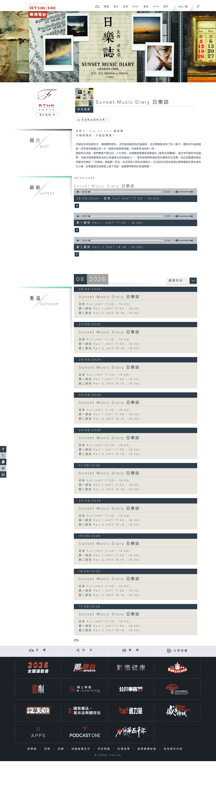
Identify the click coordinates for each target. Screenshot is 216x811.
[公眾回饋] (169, 650)
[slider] (186, 192)
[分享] (78, 650)
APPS (155, 8)
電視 (105, 8)
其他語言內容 (174, 749)
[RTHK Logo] (40, 9)
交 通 (41, 650)
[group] (176, 192)
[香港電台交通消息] (31, 650)
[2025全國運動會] (38, 667)
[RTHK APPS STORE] (38, 732)
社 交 (87, 650)
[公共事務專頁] (131, 689)
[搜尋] (198, 5)
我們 (164, 8)
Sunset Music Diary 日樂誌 (104, 186)
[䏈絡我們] (124, 650)
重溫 (144, 8)
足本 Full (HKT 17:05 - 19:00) (104, 304)
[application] (134, 191)
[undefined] (97, 6)
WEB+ (134, 8)
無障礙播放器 (148, 749)
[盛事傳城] (177, 710)
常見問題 (105, 749)
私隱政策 (125, 749)
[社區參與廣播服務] (177, 689)
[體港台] (84, 667)
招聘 (48, 749)
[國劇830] (38, 689)
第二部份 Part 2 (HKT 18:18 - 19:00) (109, 313)
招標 (62, 749)
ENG (180, 6)
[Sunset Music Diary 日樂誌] (76, 206)
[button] (78, 192)
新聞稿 (33, 749)
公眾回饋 (181, 650)
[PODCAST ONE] (84, 732)
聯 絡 (134, 650)
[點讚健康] (131, 667)
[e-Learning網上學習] (84, 689)
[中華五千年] (131, 732)
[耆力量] (131, 710)
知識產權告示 (81, 749)
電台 (115, 8)
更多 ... (77, 640)
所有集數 (84, 109)
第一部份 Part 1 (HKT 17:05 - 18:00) (109, 308)
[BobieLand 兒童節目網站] (177, 667)
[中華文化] (38, 710)
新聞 (124, 8)
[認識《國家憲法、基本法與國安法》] (84, 710)
